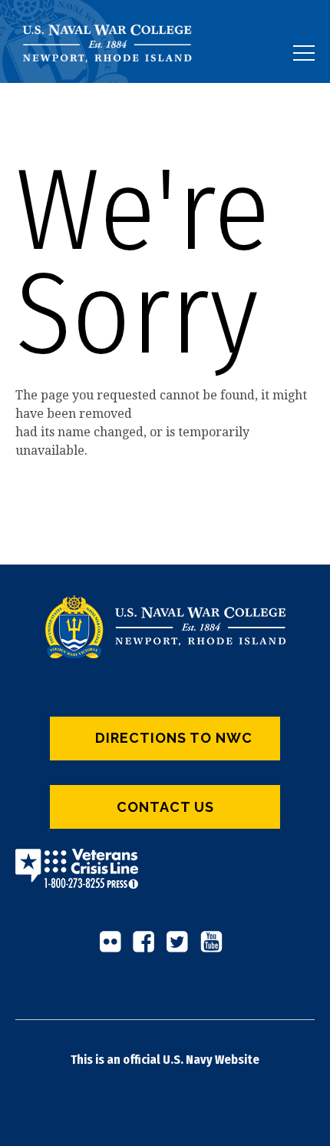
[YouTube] (215, 948)
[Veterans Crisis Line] (76, 878)
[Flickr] (114, 948)
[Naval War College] (113, 82)
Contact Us (165, 807)
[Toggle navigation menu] (304, 53)
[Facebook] (148, 948)
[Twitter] (182, 948)
